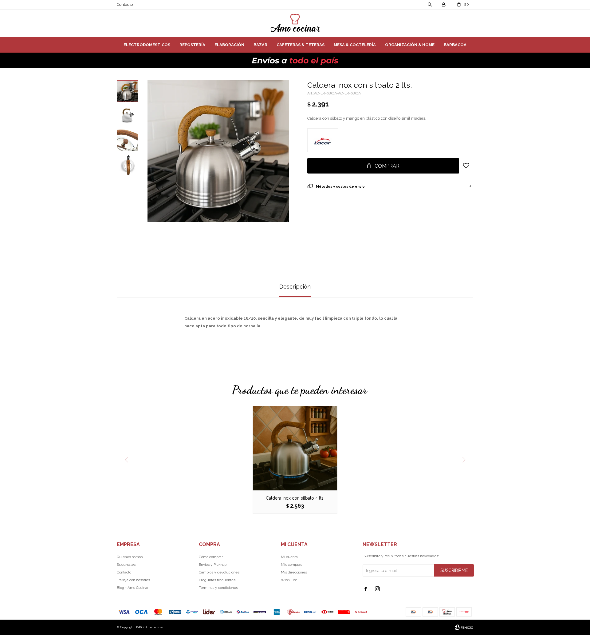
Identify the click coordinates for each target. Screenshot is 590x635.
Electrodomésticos (147, 44)
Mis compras (291, 564)
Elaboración (229, 44)
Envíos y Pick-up (212, 564)
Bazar (260, 44)
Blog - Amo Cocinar (132, 587)
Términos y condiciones (218, 587)
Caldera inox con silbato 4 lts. (295, 498)
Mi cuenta (289, 557)
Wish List (289, 580)
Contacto (125, 4)
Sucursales (126, 564)
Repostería (192, 44)
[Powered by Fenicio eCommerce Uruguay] (464, 627)
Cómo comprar (211, 557)
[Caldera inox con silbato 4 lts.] (295, 448)
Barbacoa (455, 44)
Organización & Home (410, 44)
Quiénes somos (130, 557)
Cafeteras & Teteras (300, 44)
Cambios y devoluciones (219, 572)
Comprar (387, 166)
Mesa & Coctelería (355, 44)
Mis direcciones (294, 572)
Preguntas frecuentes (217, 580)
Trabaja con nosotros (133, 580)
